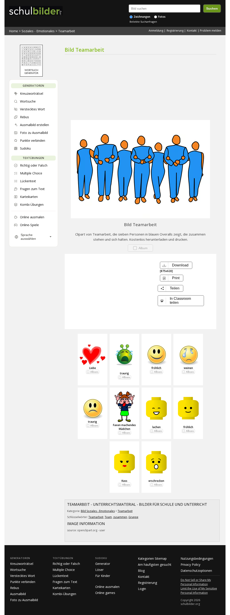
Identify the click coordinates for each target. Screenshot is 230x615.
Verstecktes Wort (22, 576)
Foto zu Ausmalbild (24, 600)
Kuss (124, 481)
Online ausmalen (107, 587)
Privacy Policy (190, 564)
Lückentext (61, 576)
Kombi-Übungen (64, 594)
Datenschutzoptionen (196, 570)
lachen (156, 427)
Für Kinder (102, 576)
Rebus (14, 588)
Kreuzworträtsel (21, 563)
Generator (102, 563)
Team (108, 517)
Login (142, 589)
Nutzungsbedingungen (197, 558)
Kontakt (192, 30)
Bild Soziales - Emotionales (98, 511)
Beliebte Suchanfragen (143, 21)
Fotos (161, 17)
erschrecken (156, 481)
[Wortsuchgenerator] (31, 75)
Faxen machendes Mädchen (124, 427)
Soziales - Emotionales (38, 31)
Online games (105, 593)
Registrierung (175, 30)
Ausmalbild (18, 594)
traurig (124, 373)
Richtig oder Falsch (66, 563)
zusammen (120, 517)
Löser (99, 570)
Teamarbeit (66, 31)
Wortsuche (18, 570)
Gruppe (133, 517)
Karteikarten (61, 588)
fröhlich (156, 368)
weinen (188, 368)
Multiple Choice (64, 570)
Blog (141, 570)
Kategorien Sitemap (152, 558)
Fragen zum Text (65, 582)
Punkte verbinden (22, 582)
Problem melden (210, 30)
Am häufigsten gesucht (154, 564)
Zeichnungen (141, 17)
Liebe (92, 368)
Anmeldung (156, 30)
